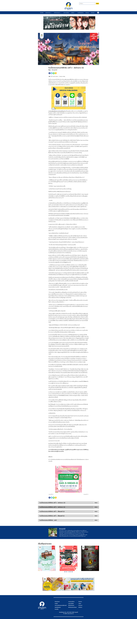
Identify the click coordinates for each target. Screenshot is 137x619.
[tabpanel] (47, 558)
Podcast (80, 605)
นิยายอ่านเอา (48, 12)
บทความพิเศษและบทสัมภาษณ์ (61, 605)
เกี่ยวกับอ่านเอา (71, 605)
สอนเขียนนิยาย (80, 12)
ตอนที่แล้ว (51, 494)
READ (96, 502)
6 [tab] (72, 571)
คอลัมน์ (72, 12)
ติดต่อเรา (93, 12)
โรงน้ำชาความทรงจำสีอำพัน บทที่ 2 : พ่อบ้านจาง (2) (52, 503)
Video (79, 603)
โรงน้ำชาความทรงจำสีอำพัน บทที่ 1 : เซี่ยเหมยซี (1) (52, 516)
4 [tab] (69, 571)
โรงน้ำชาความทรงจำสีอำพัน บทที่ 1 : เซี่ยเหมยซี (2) (52, 511)
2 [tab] (66, 571)
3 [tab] (67, 571)
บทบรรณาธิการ (71, 601)
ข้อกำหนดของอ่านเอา (72, 607)
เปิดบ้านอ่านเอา (57, 12)
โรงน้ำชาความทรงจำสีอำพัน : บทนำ (48, 520)
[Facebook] (49, 73)
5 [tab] (70, 571)
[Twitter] (51, 73)
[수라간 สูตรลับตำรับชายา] (47, 558)
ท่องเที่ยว (56, 609)
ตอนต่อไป (86, 494)
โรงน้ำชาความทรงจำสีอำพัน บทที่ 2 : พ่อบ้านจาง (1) (52, 507)
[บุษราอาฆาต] (68, 558)
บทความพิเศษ (66, 12)
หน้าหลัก (41, 12)
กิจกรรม (87, 12)
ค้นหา (97, 3)
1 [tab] (64, 571)
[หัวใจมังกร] (90, 558)
